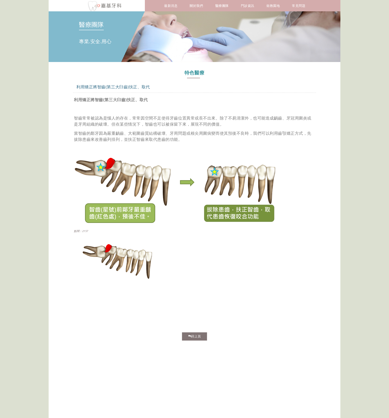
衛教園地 (273, 5)
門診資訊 (247, 5)
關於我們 (196, 5)
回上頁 (196, 336)
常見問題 (298, 5)
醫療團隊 (222, 5)
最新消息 (170, 5)
